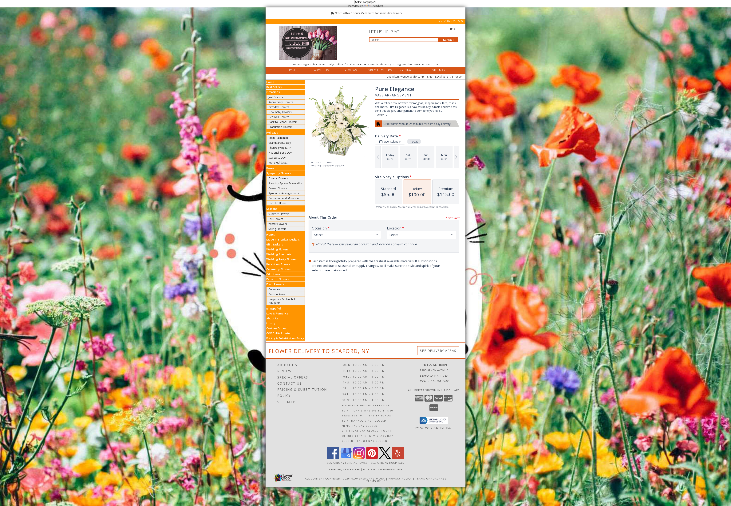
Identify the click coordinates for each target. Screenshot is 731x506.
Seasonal (272, 209)
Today (414, 141)
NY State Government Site (382, 469)
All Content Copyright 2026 (327, 478)
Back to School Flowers (283, 122)
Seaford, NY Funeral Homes (347, 462)
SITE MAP (438, 70)
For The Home (277, 203)
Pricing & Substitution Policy (285, 338)
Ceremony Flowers (278, 269)
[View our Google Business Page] (346, 458)
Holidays (272, 132)
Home (270, 82)
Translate (377, 5)
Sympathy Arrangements (283, 193)
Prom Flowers (275, 284)
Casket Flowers (277, 188)
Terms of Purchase (431, 478)
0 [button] (454, 29)
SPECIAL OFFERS (380, 70)
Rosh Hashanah (278, 138)
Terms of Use (377, 481)
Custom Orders (276, 328)
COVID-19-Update (278, 333)
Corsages (274, 289)
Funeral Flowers (278, 178)
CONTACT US (409, 70)
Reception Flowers (278, 264)
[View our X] (385, 458)
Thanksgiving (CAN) (280, 147)
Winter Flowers (277, 224)
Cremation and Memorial (283, 198)
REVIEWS (351, 70)
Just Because (276, 97)
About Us (272, 318)
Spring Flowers (277, 229)
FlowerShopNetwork (368, 478)
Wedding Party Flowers (281, 259)
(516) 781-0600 (454, 21)
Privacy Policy (400, 478)
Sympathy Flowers (278, 173)
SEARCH (448, 39)
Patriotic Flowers (277, 279)
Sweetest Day (277, 157)
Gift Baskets (274, 244)
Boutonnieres (276, 294)
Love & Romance (277, 313)
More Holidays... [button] (278, 162)
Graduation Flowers (280, 127)
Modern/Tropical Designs (283, 239)
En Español (273, 308)
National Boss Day (280, 152)
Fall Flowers (275, 219)
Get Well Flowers (278, 117)
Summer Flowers (278, 214)
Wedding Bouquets (278, 254)
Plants (270, 234)
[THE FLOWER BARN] (308, 42)
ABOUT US (321, 70)
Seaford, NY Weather (344, 469)
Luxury (270, 323)
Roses (270, 168)
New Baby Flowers (280, 112)
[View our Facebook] (333, 458)
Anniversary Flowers (280, 102)
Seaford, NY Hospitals (387, 462)
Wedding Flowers (277, 249)
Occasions (273, 92)
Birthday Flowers (278, 107)
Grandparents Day (279, 142)
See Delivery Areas (438, 350)
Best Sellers (274, 87)
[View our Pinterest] (372, 458)
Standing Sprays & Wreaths (285, 183)
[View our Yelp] (398, 458)
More (380, 115)
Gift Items (273, 274)
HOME (292, 70)
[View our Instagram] (359, 458)
